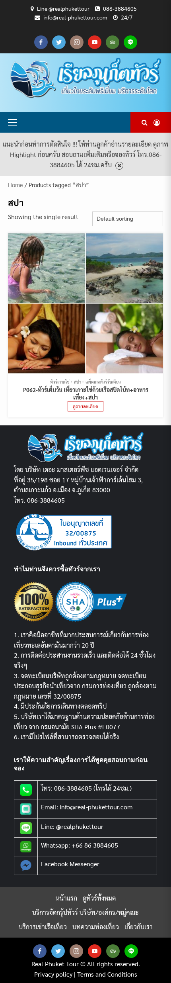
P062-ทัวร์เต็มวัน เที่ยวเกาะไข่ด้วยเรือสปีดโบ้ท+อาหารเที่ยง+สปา (85, 393)
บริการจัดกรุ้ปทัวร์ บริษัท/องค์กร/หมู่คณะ (85, 912)
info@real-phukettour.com (75, 17)
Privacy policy (53, 974)
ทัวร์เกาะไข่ (60, 382)
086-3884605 (120, 8)
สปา (77, 382)
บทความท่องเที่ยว (95, 926)
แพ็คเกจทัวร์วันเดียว (103, 382)
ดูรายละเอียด (85, 406)
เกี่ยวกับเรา (138, 926)
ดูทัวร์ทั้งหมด (99, 898)
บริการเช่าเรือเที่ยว (43, 926)
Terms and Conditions (107, 974)
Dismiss (119, 166)
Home (15, 184)
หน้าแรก (66, 898)
